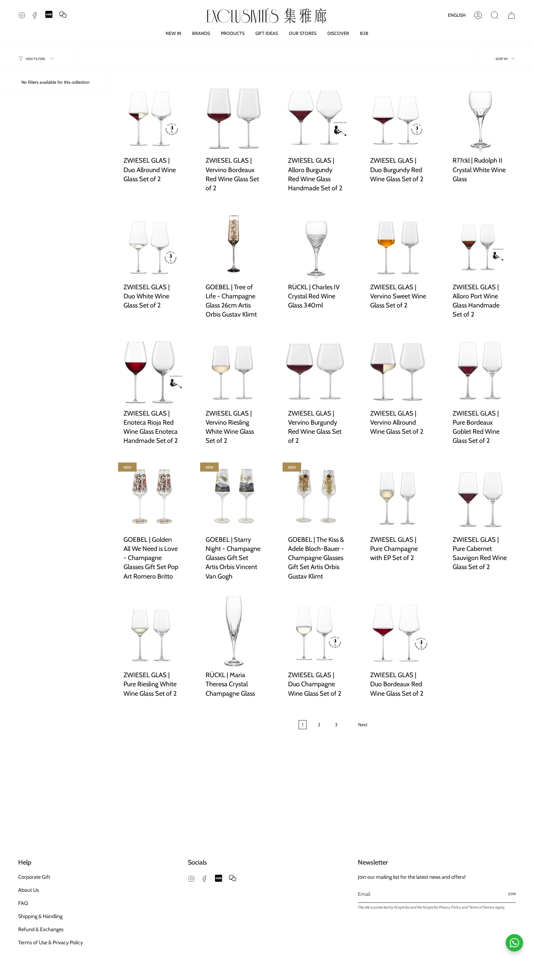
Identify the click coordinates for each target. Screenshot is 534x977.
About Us (28, 890)
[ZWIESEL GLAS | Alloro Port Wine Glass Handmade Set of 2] (480, 243)
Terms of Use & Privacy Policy (50, 942)
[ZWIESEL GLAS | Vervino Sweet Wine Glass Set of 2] (398, 243)
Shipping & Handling (40, 916)
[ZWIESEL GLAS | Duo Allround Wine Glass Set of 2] (151, 117)
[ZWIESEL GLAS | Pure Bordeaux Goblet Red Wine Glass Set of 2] (480, 369)
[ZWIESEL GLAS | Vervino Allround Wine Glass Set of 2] (398, 369)
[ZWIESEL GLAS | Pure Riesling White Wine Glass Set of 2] (151, 631)
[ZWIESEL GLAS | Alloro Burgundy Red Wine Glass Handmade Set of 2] (316, 117)
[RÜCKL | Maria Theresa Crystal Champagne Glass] (233, 631)
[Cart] (511, 15)
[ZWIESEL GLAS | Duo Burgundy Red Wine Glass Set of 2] (398, 117)
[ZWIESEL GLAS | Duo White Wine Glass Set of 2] (151, 243)
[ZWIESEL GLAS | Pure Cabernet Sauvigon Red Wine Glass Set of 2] (480, 496)
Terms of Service (481, 907)
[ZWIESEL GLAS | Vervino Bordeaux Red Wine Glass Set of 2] (233, 117)
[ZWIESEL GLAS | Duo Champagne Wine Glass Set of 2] (316, 631)
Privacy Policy (450, 907)
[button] (201, 33)
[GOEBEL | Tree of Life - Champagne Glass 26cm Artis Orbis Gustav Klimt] (233, 243)
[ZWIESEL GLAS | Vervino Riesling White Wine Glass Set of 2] (233, 369)
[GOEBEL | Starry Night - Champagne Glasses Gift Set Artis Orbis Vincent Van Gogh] (233, 496)
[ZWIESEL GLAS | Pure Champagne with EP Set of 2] (398, 496)
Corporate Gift (34, 877)
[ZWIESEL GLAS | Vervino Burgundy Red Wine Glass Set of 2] (316, 369)
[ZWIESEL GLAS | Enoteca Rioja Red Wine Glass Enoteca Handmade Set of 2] (151, 369)
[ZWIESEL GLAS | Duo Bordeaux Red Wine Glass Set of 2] (398, 631)
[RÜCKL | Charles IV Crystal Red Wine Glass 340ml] (316, 243)
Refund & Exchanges (41, 929)
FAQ (23, 903)
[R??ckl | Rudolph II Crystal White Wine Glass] (480, 117)
